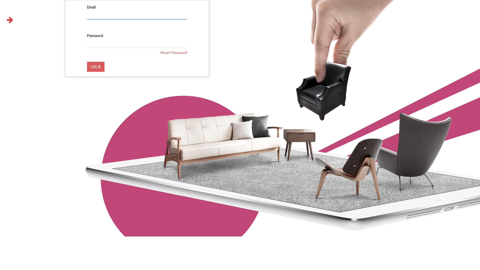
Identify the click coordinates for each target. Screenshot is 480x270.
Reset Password (173, 52)
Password (95, 36)
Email (91, 7)
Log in (96, 66)
